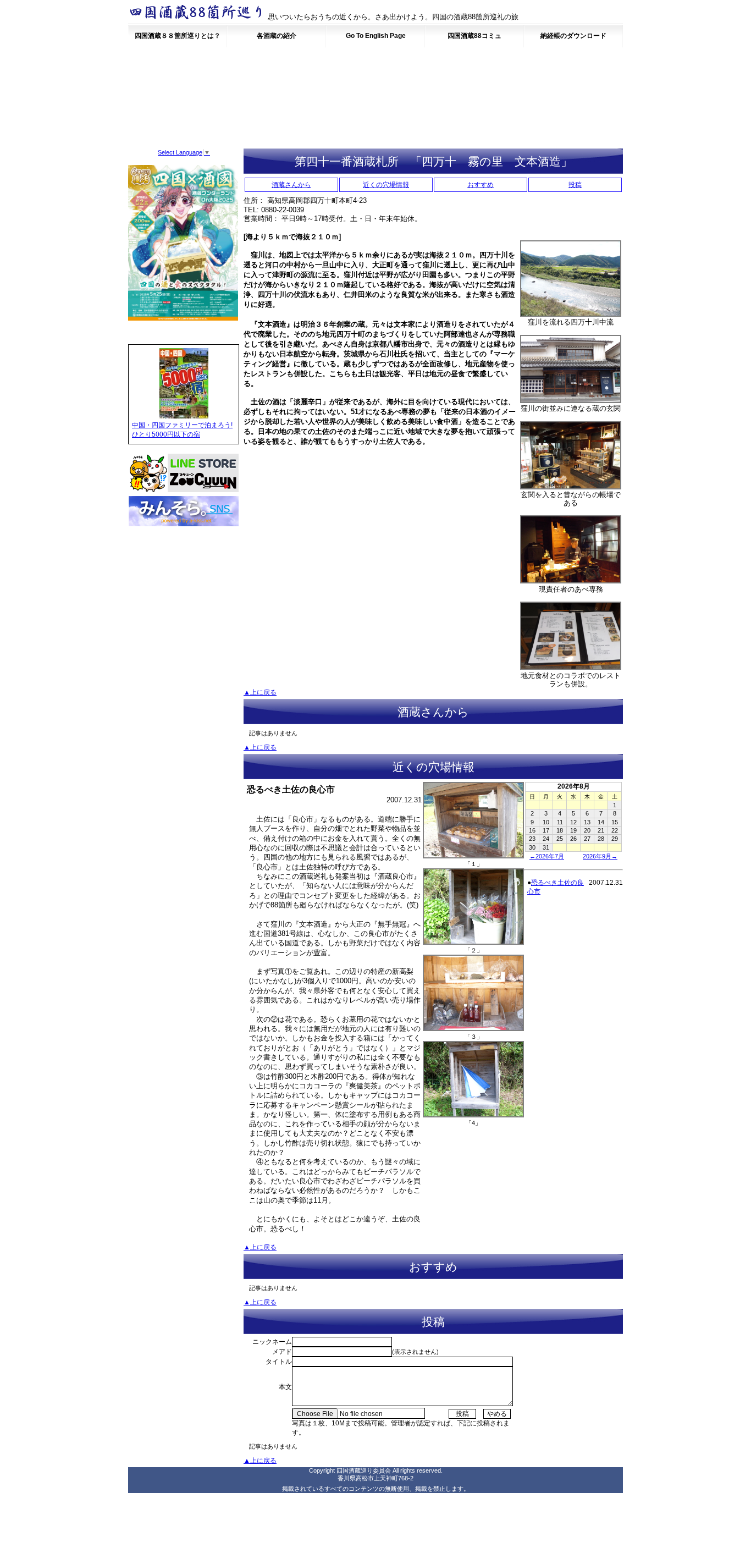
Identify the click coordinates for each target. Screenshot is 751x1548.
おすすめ (480, 185)
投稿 (575, 185)
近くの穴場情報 (386, 185)
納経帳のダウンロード (573, 36)
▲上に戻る (260, 692)
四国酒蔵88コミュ (474, 36)
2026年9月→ (600, 856)
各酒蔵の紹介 (276, 36)
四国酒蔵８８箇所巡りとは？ (177, 36)
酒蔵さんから (291, 185)
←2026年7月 (546, 856)
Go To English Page (376, 36)
